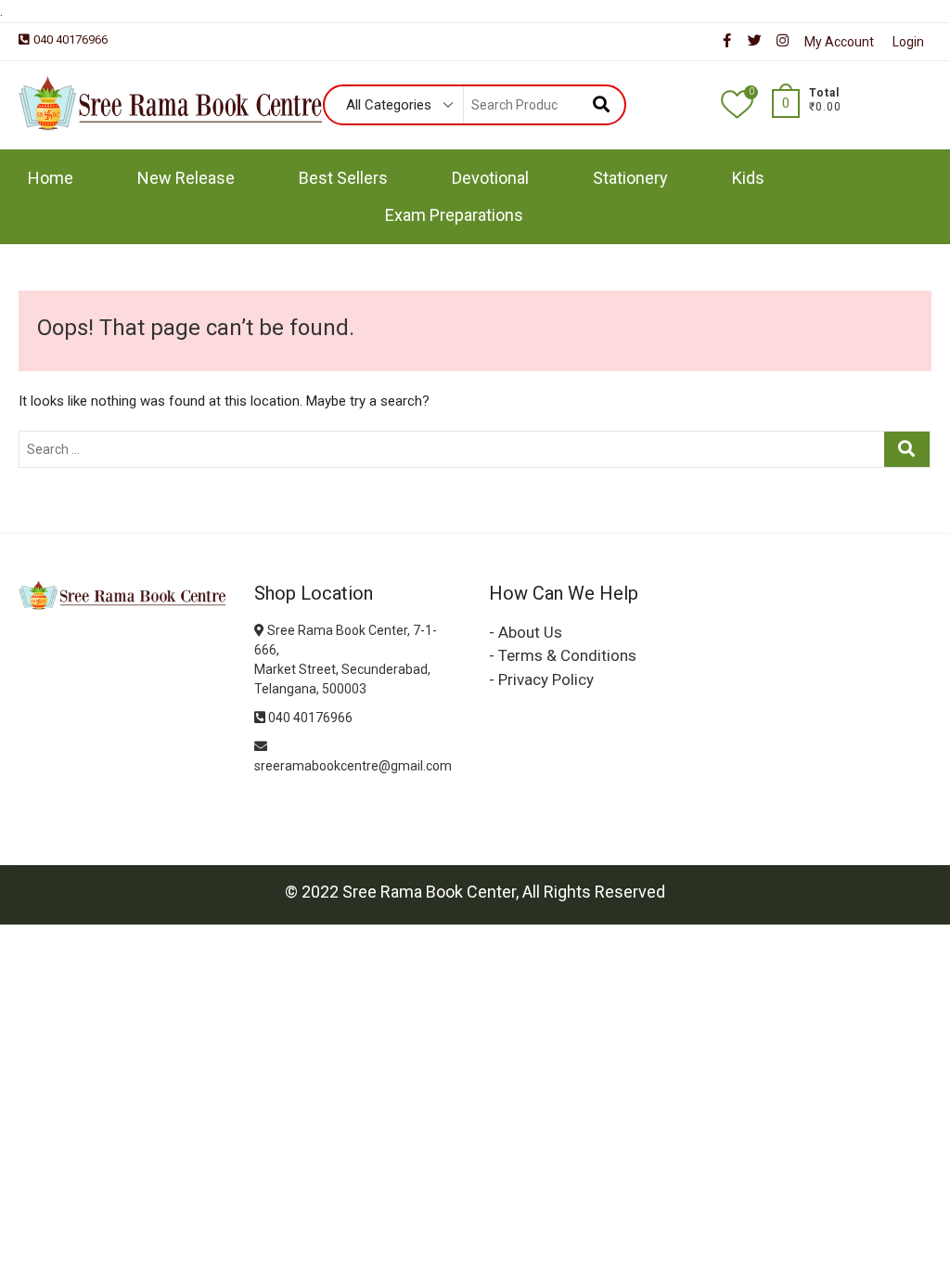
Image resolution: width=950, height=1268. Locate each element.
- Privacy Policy (541, 679)
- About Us (525, 632)
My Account (839, 41)
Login (908, 41)
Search (600, 104)
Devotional (490, 178)
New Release (186, 178)
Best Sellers (343, 178)
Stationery (630, 178)
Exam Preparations (454, 215)
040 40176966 (70, 39)
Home (50, 178)
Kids (748, 178)
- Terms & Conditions (562, 655)
